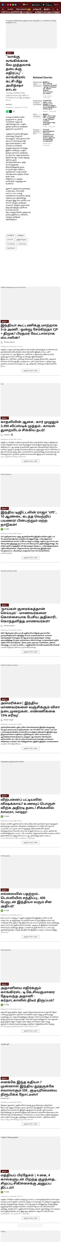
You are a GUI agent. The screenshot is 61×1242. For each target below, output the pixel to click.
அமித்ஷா (20, 235)
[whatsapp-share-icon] (7, 112)
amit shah (10, 240)
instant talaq (22, 244)
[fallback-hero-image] (37, 84)
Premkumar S (5, 1098)
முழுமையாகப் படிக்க (30, 370)
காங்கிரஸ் (10, 235)
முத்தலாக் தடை (21, 240)
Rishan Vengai (8, 720)
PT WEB (6, 529)
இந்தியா (47, 9)
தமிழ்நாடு (37, 9)
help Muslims (11, 248)
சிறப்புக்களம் (21, 9)
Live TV (25, 5)
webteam (9, 104)
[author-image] (2, 342)
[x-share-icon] (10, 112)
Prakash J (7, 435)
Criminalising (11, 244)
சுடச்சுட (11, 9)
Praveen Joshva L (9, 342)
